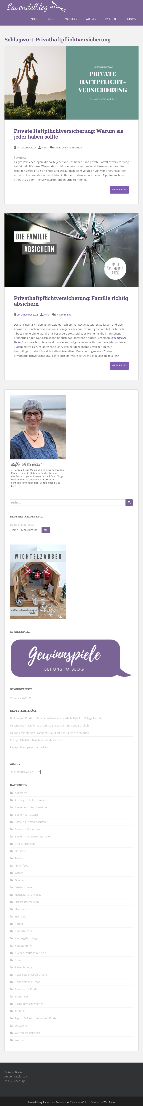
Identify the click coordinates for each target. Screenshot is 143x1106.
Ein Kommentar (63, 314)
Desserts (20, 851)
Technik (20, 1011)
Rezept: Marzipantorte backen (29, 747)
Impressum (49, 1102)
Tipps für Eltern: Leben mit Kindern (37, 1018)
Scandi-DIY (21, 996)
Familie (34, 19)
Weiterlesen (119, 189)
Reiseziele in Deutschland (31, 974)
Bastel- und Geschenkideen (32, 807)
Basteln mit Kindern (27, 829)
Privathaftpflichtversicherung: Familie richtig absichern (71, 301)
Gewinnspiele (23, 887)
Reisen (19, 960)
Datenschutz (62, 1102)
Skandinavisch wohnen (29, 1003)
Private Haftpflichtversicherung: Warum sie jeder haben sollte (68, 133)
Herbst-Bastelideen (27, 902)
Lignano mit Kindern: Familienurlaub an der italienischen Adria (49, 733)
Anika (44, 147)
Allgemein (21, 793)
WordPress (109, 1102)
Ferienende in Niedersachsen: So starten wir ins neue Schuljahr (50, 725)
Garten (19, 873)
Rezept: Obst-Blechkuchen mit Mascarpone (37, 740)
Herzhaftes (21, 909)
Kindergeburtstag (26, 938)
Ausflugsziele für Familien (31, 800)
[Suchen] (129, 502)
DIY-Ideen (110, 19)
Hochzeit (20, 916)
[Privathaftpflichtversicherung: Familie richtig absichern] (71, 250)
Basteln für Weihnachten (30, 822)
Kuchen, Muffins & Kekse (30, 953)
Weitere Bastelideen (27, 1033)
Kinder (19, 923)
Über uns (130, 19)
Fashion (20, 858)
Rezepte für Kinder (27, 989)
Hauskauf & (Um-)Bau (28, 894)
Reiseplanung (23, 967)
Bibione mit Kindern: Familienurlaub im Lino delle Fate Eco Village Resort (55, 718)
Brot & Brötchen (25, 843)
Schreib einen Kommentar (67, 147)
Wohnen (91, 19)
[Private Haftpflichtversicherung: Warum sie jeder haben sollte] (71, 83)
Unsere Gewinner (21, 697)
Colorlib (86, 1102)
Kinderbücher (23, 931)
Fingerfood (21, 865)
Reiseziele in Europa (27, 982)
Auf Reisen (71, 19)
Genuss (19, 880)
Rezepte (51, 19)
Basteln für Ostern (26, 814)
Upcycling (21, 1025)
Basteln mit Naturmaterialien (33, 836)
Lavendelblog (35, 1102)
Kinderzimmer (24, 945)
